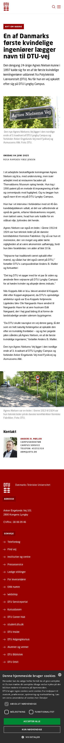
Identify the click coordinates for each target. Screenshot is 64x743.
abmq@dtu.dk (28, 452)
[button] (59, 6)
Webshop (13, 594)
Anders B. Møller (31, 438)
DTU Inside (13, 631)
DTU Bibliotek (15, 654)
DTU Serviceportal (18, 601)
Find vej (12, 549)
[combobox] (59, 674)
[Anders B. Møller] (10, 447)
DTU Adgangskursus (19, 639)
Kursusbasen (15, 609)
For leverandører (17, 579)
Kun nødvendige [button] (32, 729)
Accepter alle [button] (32, 721)
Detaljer (44, 697)
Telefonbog (14, 541)
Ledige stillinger (17, 571)
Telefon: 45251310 (32, 448)
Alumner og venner (18, 646)
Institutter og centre (19, 556)
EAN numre (14, 586)
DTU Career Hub (16, 616)
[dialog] (32, 706)
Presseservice (15, 564)
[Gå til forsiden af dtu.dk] (6, 7)
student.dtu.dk (16, 624)
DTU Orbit (13, 661)
